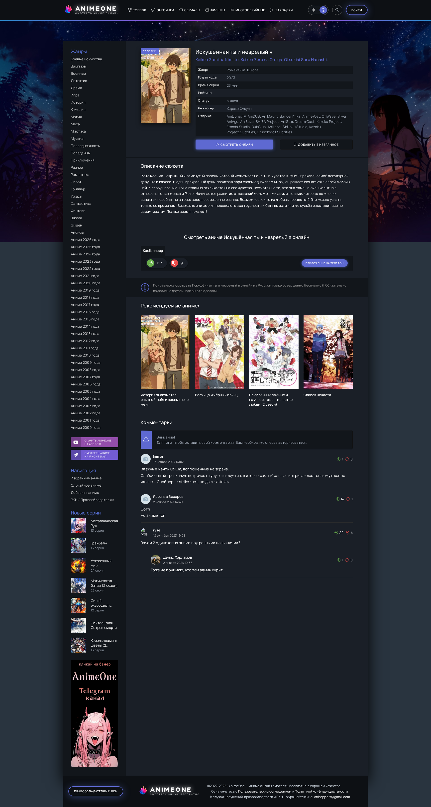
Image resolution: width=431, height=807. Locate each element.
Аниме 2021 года (85, 275)
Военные (78, 73)
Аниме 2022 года (85, 268)
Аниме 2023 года (85, 261)
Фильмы (218, 10)
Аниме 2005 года (85, 391)
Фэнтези (78, 210)
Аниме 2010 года (85, 355)
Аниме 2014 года (85, 326)
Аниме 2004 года (85, 398)
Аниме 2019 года (85, 290)
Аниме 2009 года (86, 362)
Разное (77, 167)
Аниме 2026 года (85, 239)
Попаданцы (81, 152)
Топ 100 (139, 10)
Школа (76, 218)
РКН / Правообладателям (92, 499)
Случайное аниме (86, 485)
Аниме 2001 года (85, 420)
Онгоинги (165, 10)
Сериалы (192, 10)
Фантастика (81, 203)
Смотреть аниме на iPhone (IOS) (97, 454)
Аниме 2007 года (85, 376)
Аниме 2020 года (85, 283)
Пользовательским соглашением (265, 791)
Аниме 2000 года (86, 427)
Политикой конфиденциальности (321, 791)
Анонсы (77, 232)
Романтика (80, 174)
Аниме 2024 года (85, 254)
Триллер (78, 189)
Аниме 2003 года (85, 405)
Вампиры (78, 66)
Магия (76, 116)
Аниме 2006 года (86, 384)
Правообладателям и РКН (95, 791)
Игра (75, 95)
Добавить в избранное (318, 145)
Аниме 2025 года (85, 246)
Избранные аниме (86, 478)
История (78, 102)
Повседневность (85, 145)
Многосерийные (250, 10)
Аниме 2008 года (85, 369)
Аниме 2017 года (85, 304)
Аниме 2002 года (85, 413)
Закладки (284, 10)
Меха (75, 124)
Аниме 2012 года (85, 340)
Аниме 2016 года (85, 311)
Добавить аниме (85, 492)
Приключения (83, 160)
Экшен (76, 225)
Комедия (78, 109)
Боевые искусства (86, 59)
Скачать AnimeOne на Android (98, 442)
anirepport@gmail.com (332, 797)
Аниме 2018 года (85, 297)
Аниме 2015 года (85, 319)
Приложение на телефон (325, 263)
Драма (76, 87)
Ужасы (76, 196)
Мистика (78, 131)
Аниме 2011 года (85, 348)
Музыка (77, 138)
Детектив (79, 80)
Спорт (76, 181)
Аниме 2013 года (85, 333)
